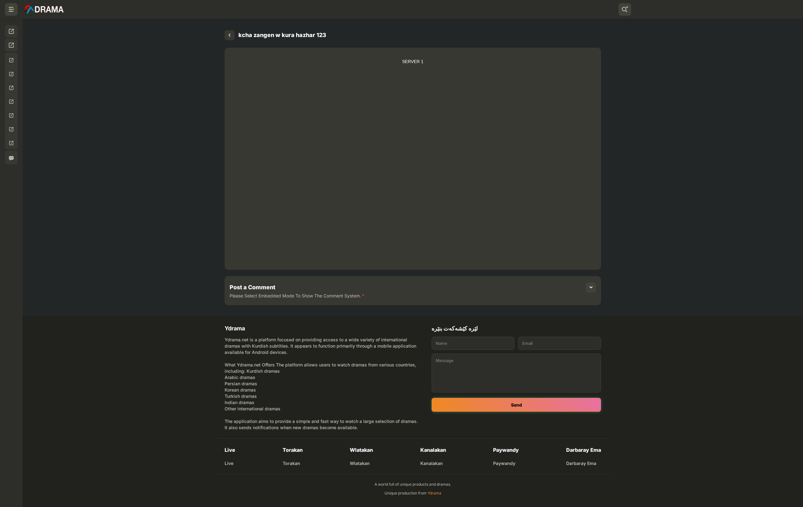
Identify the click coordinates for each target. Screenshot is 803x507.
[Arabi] (11, 115)
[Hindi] (11, 129)
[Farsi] (11, 88)
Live (229, 463)
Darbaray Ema (581, 463)
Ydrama (434, 493)
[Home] (230, 35)
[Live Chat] (11, 158)
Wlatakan (360, 463)
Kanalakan (431, 463)
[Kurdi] (11, 60)
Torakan (291, 463)
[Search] (625, 9)
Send (516, 405)
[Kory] (11, 74)
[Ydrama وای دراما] (44, 9)
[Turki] (11, 101)
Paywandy (504, 463)
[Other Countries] (11, 143)
